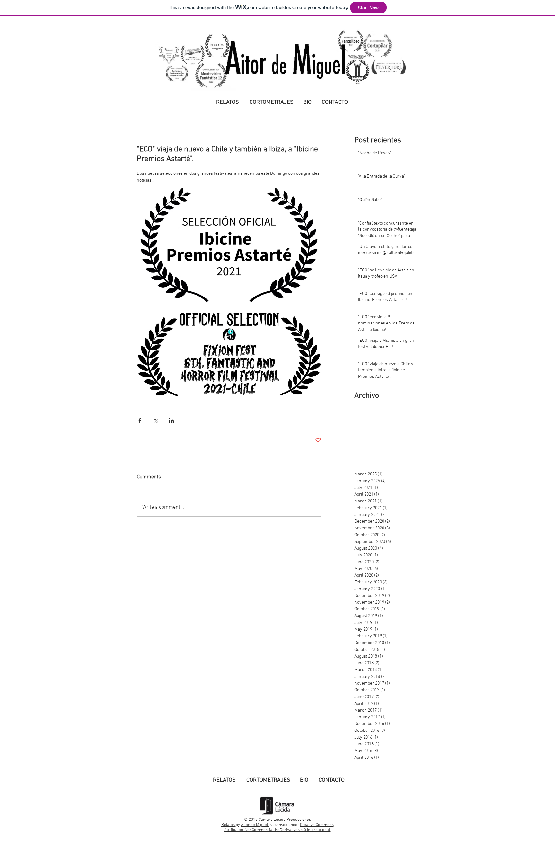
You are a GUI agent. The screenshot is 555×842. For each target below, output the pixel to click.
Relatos (228, 825)
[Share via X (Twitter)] (156, 420)
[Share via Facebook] (140, 420)
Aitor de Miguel (255, 825)
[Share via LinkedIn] (171, 420)
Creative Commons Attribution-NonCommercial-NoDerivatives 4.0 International (279, 827)
